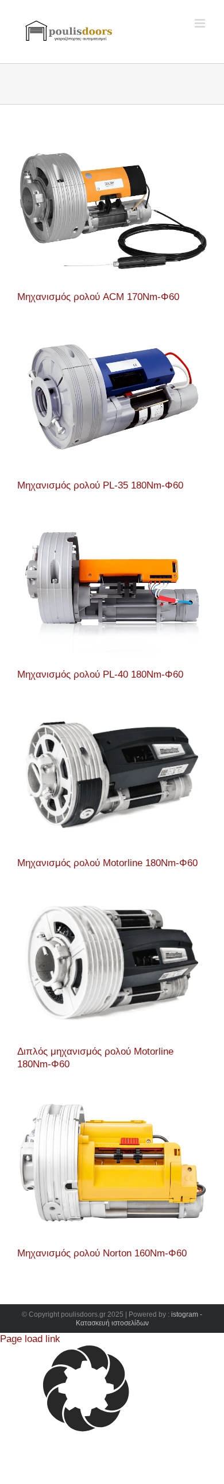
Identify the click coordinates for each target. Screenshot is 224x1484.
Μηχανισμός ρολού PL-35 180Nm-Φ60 (100, 485)
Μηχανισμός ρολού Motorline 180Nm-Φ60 (107, 863)
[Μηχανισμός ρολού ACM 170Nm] (112, 141)
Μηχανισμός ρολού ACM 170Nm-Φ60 (98, 296)
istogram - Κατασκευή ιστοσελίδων (139, 1319)
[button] (112, 1390)
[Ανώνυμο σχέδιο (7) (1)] (112, 329)
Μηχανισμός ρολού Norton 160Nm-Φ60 (102, 1253)
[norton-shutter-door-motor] (112, 1096)
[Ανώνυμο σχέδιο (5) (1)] (112, 518)
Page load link (30, 1338)
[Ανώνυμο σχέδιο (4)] (112, 895)
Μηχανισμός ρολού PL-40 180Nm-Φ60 (100, 674)
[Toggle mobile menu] (201, 23)
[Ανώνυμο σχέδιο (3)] (112, 707)
